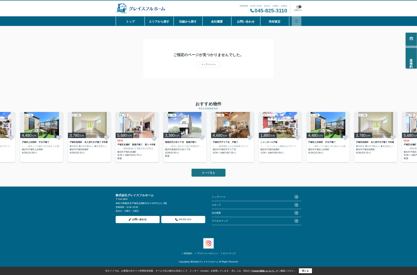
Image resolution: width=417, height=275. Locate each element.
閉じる (305, 270)
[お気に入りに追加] (11, 137)
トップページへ (208, 64)
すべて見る (208, 172)
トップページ (218, 197)
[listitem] (137, 137)
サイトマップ (229, 253)
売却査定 (274, 21)
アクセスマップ (220, 221)
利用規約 (188, 253)
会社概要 (217, 21)
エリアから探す (159, 21)
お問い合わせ (246, 21)
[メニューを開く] (296, 21)
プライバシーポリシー (207, 253)
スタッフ (216, 205)
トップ (130, 21)
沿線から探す (188, 21)
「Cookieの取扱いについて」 (263, 271)
